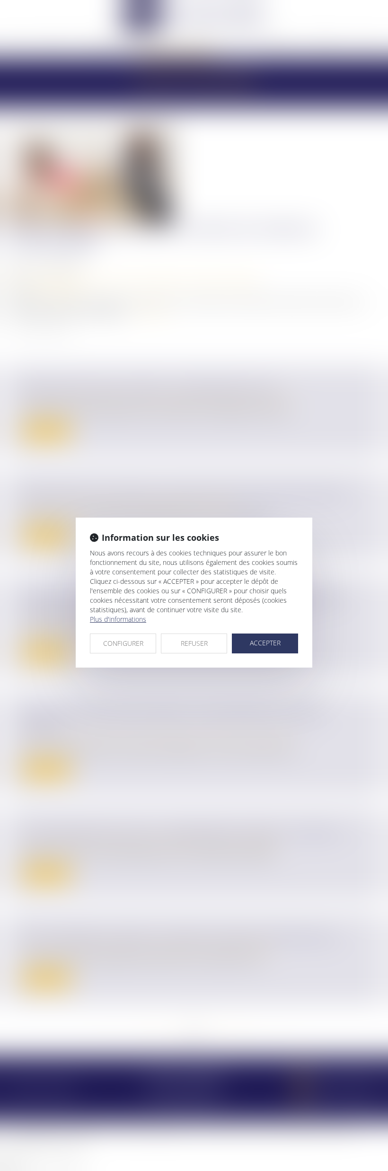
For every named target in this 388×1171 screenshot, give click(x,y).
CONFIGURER (123, 643)
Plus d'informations (118, 619)
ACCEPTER (265, 642)
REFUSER (194, 643)
